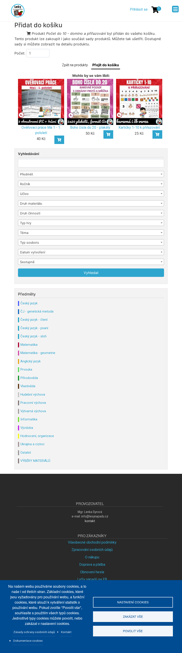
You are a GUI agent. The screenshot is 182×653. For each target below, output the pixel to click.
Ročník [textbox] (25, 184)
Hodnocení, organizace (37, 436)
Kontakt (66, 632)
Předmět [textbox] (26, 174)
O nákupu (92, 557)
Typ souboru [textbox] (29, 243)
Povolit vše (133, 631)
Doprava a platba (92, 564)
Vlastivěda (27, 386)
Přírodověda (29, 378)
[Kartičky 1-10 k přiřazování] (139, 101)
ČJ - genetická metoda (36, 311)
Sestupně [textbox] (27, 262)
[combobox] (91, 174)
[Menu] (175, 9)
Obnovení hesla (92, 572)
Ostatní (25, 453)
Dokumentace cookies (28, 640)
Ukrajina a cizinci (32, 444)
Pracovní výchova (33, 403)
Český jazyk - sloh (33, 336)
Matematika (29, 345)
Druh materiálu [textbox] (31, 204)
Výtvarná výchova (33, 411)
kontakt (90, 521)
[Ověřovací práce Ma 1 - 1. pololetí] (41, 101)
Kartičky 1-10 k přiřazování (139, 127)
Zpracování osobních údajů (92, 550)
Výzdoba (26, 428)
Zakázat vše (133, 616)
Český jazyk (29, 303)
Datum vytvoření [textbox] (32, 252)
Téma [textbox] (24, 233)
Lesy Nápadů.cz (18, 10)
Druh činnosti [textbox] (30, 213)
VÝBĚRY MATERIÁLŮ (35, 461)
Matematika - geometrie (37, 353)
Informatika (28, 419)
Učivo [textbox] (24, 194)
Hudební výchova (32, 394)
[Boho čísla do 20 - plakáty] (90, 101)
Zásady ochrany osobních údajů (34, 632)
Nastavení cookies (133, 602)
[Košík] (155, 9)
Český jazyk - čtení (33, 320)
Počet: (19, 53)
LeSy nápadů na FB (92, 579)
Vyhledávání (28, 154)
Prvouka (26, 369)
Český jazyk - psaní (34, 328)
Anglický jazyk (30, 361)
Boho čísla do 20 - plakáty (90, 127)
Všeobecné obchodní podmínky (92, 542)
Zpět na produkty (75, 65)
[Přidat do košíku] (59, 140)
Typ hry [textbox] (25, 223)
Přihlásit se (139, 9)
